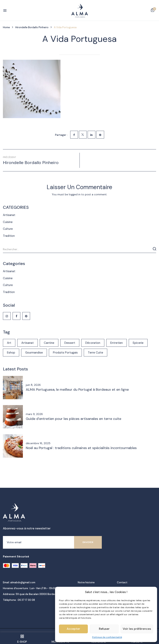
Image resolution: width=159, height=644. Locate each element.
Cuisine (8, 222)
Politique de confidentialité (107, 637)
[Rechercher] (154, 249)
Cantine (49, 343)
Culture (8, 229)
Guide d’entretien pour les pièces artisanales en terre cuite (73, 418)
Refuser (104, 629)
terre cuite (95, 352)
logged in (74, 194)
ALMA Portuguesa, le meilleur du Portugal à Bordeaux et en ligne (77, 389)
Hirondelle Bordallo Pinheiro (31, 27)
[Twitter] (83, 135)
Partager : (61, 135)
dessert (69, 343)
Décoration (92, 343)
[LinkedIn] (91, 135)
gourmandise (34, 352)
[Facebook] (74, 135)
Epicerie (138, 343)
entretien (116, 343)
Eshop (11, 352)
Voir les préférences (137, 629)
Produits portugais (65, 352)
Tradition (9, 236)
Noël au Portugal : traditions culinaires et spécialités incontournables (81, 448)
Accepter (73, 629)
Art (9, 343)
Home (6, 27)
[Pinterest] (100, 135)
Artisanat (9, 215)
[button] (152, 10)
